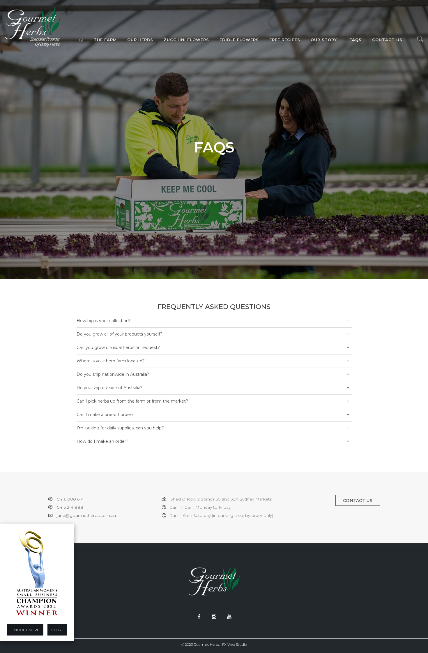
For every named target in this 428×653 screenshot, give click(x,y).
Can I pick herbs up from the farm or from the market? (132, 401)
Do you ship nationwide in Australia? (113, 374)
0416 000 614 (70, 499)
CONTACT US (357, 500)
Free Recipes (284, 39)
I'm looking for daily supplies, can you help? (120, 428)
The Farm (105, 39)
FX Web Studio (234, 644)
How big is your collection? (104, 320)
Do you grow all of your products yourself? (119, 334)
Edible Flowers (239, 39)
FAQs (355, 39)
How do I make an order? (102, 441)
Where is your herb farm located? (111, 361)
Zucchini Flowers (186, 39)
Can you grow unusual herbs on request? (118, 347)
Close (57, 630)
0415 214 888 (70, 507)
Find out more (25, 630)
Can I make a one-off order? (105, 414)
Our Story (324, 39)
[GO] (420, 40)
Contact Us (387, 39)
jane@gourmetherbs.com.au (86, 515)
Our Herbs (140, 39)
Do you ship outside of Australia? (109, 387)
